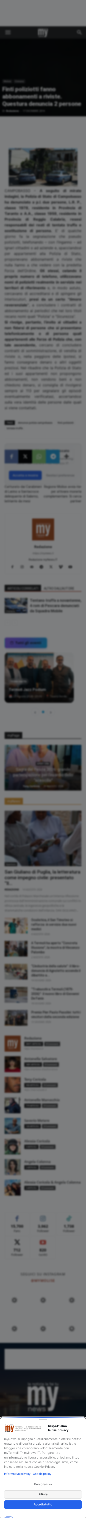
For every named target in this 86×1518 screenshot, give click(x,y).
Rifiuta (43, 1494)
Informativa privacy (17, 1473)
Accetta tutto (43, 1504)
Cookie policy (42, 1473)
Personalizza (43, 1484)
